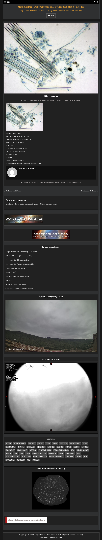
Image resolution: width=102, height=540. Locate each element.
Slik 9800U (21, 460)
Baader (40, 443)
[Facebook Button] (94, 2)
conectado (29, 204)
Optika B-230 (60, 183)
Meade (61, 453)
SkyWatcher (10, 460)
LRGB (15, 453)
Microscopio (49, 183)
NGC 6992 (9, 280)
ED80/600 (60, 447)
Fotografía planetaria (61, 450)
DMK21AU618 (41, 447)
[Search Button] (97, 2)
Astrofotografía (20, 443)
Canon (55, 443)
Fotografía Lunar (45, 450)
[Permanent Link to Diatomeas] (51, 58)
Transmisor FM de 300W (15, 268)
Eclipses (51, 447)
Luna (21, 453)
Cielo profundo (75, 443)
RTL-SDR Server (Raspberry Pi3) (18, 256)
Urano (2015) (10, 272)
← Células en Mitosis (13, 191)
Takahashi (35, 460)
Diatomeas (51, 96)
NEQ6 (78, 453)
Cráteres (21, 447)
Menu (8, 2)
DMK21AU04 (31, 447)
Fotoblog (33, 450)
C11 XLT (48, 443)
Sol (28, 460)
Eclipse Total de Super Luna (17, 276)
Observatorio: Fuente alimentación (19, 264)
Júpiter (8, 453)
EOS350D (85, 447)
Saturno (78, 456)
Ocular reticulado (12, 456)
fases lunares (22, 450)
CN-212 (85, 443)
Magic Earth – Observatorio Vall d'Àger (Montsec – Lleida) (51, 6)
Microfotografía (74, 100)
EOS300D (76, 447)
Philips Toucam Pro (73, 183)
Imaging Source (82, 450)
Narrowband (70, 453)
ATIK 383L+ (31, 443)
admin (25, 100)
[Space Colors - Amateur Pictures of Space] (51, 234)
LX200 (28, 453)
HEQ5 (73, 450)
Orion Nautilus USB (40, 456)
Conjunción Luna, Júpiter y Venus (19, 288)
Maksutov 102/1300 (39, 453)
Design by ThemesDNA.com (51, 537)
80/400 (8, 443)
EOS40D (68, 447)
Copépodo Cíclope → (89, 191)
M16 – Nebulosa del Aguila (16, 284)
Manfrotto (52, 453)
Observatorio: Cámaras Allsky (17, 260)
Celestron (63, 443)
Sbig (85, 456)
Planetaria (69, 456)
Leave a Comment (56, 100)
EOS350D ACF (10, 450)
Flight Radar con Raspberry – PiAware (21, 252)
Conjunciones (11, 447)
